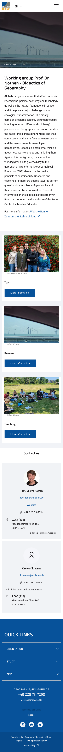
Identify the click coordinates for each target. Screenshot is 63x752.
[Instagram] (22, 725)
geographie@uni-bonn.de (31, 689)
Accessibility (29, 745)
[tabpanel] (31, 40)
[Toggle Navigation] (56, 6)
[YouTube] (31, 725)
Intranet (31, 715)
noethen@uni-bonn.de (31, 497)
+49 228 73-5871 (34, 582)
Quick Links (18, 634)
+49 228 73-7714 (34, 512)
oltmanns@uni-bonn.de (31, 575)
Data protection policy (37, 741)
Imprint (19, 741)
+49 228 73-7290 (31, 694)
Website (31, 504)
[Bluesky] (40, 725)
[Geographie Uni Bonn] (6, 6)
